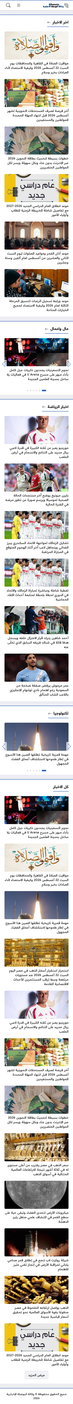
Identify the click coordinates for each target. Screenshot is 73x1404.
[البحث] (8, 5)
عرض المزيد (36, 1375)
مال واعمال (59, 328)
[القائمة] (18, 5)
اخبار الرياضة (58, 406)
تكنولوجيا (61, 713)
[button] (44, 390)
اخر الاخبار (61, 22)
